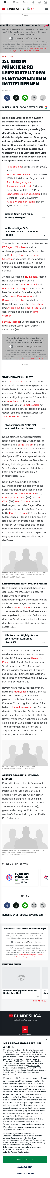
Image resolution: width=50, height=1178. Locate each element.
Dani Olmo (37, 304)
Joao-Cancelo (14, 401)
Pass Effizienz (14, 167)
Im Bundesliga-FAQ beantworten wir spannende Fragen (21, 231)
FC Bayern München (14, 247)
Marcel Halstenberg (13, 288)
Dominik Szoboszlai (24, 494)
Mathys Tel (20, 692)
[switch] (11, 38)
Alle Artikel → (40, 1001)
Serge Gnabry (25, 445)
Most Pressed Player (18, 174)
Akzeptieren (23, 1159)
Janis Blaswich (10, 417)
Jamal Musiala (31, 405)
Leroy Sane (17, 255)
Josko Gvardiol (28, 285)
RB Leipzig (31, 277)
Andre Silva (13, 308)
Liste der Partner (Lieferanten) (16, 1152)
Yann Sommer (23, 501)
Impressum (39, 1124)
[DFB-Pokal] (33, 2)
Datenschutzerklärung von (25, 359)
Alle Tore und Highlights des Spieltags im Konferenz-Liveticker (21, 638)
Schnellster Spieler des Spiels (23, 194)
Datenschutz (27, 1124)
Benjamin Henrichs (13, 300)
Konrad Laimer (22, 607)
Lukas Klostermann (21, 296)
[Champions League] (39, 2)
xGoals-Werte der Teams (21, 202)
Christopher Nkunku (13, 497)
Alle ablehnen (25, 1167)
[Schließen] (47, 1039)
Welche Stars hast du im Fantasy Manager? (19, 216)
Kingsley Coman (18, 513)
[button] (46, 9)
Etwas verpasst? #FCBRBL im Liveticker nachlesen (21, 427)
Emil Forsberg (33, 308)
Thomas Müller (15, 382)
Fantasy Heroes (11, 322)
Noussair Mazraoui (21, 707)
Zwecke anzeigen (25, 1174)
